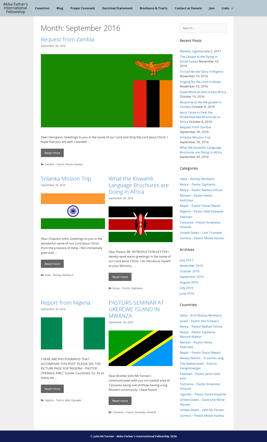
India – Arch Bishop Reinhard (200, 315)
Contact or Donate (188, 8)
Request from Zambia (67, 39)
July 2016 (186, 288)
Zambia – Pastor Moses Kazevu (202, 238)
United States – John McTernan (202, 410)
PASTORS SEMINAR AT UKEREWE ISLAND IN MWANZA (136, 309)
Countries (42, 8)
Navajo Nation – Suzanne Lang (202, 358)
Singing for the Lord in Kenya (200, 82)
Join (212, 8)
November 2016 (191, 265)
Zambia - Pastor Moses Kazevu (64, 164)
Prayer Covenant (82, 8)
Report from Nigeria (65, 302)
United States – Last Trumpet (201, 232)
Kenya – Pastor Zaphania (197, 184)
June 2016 (187, 293)
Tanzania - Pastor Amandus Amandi (134, 412)
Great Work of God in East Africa (203, 92)
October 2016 (189, 271)
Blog (60, 8)
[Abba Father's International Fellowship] (15, 8)
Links (225, 8)
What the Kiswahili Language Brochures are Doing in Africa (139, 185)
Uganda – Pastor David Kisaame (203, 394)
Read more (52, 153)
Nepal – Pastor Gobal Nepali (200, 206)
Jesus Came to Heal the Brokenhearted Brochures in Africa (200, 117)
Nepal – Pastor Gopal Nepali (200, 352)
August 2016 (189, 282)
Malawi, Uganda (192, 51)
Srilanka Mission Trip (66, 178)
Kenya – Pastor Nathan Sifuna (201, 190)
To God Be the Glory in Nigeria (201, 71)
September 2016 (192, 277)
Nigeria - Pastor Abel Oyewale (63, 400)
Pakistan (186, 217)
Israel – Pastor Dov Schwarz (199, 321)
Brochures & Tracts (153, 8)
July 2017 (186, 260)
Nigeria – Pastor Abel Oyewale (201, 211)
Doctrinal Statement (117, 8)
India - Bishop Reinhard (59, 275)
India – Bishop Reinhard (197, 179)
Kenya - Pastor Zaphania (127, 288)
